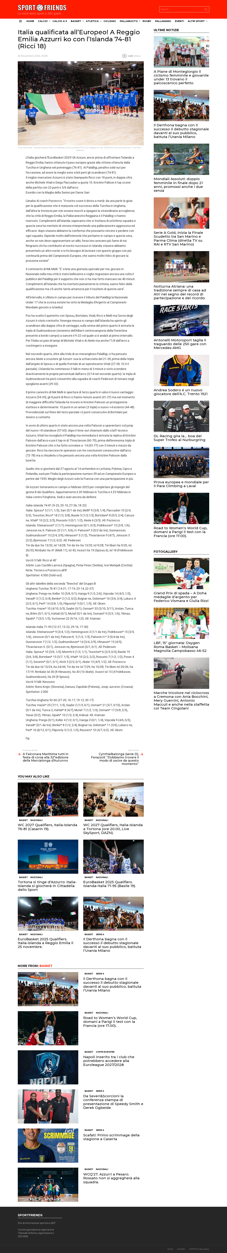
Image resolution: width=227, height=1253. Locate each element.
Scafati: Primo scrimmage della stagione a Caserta (111, 1137)
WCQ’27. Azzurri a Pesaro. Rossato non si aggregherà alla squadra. (111, 1178)
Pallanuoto (129, 21)
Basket (76, 21)
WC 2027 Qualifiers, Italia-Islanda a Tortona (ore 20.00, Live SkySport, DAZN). (113, 829)
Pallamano (163, 21)
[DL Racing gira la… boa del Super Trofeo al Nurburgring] (181, 416)
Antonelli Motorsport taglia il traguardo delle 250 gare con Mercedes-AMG (180, 344)
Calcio (43, 21)
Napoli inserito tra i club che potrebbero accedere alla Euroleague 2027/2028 (108, 1061)
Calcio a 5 (60, 21)
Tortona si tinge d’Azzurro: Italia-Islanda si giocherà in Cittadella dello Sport (47, 886)
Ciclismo (110, 21)
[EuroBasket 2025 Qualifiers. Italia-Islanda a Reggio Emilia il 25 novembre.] (48, 914)
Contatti (181, 1249)
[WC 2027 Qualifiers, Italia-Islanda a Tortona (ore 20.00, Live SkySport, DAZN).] (113, 800)
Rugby (147, 21)
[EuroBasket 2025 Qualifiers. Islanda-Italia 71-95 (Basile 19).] (113, 857)
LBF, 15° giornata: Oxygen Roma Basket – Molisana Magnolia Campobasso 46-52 (180, 647)
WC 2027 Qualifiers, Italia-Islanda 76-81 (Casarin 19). (47, 827)
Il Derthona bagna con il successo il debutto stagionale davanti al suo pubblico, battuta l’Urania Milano (112, 945)
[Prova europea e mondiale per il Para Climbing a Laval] (181, 462)
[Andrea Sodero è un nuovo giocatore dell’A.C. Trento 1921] (181, 370)
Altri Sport (196, 21)
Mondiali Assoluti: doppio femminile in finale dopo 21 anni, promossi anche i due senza (178, 185)
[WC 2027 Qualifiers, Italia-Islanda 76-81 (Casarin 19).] (48, 800)
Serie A (100, 934)
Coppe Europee (105, 1052)
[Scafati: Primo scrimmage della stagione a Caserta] (48, 1146)
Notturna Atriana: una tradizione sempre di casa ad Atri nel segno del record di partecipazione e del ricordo (180, 292)
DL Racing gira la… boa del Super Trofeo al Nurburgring (179, 438)
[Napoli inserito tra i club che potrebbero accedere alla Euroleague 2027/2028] (48, 1067)
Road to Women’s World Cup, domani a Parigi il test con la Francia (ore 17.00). (110, 1021)
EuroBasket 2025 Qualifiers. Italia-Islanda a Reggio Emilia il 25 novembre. (45, 943)
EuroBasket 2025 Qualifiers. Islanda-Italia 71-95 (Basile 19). (109, 884)
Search (206, 10)
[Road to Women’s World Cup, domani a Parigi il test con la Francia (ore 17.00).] (48, 1028)
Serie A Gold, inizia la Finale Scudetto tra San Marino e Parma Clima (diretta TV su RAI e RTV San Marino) (178, 238)
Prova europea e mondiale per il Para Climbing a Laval (181, 484)
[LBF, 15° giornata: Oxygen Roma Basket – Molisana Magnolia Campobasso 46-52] (181, 623)
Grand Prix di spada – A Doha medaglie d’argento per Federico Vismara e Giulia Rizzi (181, 597)
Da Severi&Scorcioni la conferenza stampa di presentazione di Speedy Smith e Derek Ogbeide (113, 1102)
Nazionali (36, 820)
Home (30, 21)
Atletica (92, 21)
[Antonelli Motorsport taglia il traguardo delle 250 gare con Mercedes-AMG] (181, 320)
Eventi (179, 21)
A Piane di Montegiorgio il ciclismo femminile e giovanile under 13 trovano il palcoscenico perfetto (181, 77)
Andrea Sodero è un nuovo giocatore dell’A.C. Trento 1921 (181, 392)
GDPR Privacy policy (199, 1249)
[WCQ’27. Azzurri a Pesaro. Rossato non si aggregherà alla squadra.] (48, 1185)
